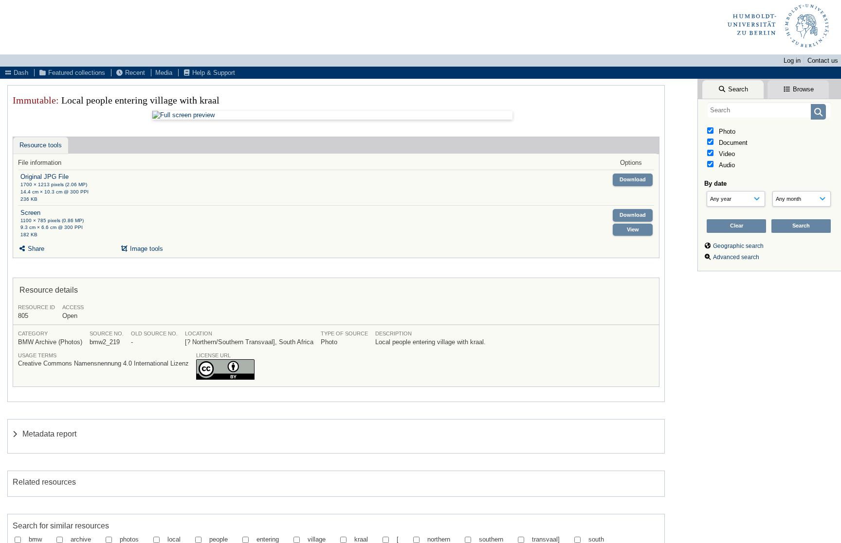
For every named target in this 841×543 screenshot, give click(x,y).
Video (726, 154)
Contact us (822, 60)
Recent (134, 72)
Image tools (145, 248)
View (633, 229)
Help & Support (212, 72)
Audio (726, 165)
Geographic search (738, 246)
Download (633, 179)
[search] (769, 110)
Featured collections (75, 72)
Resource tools (40, 145)
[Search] (818, 112)
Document (732, 142)
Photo (726, 131)
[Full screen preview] (332, 115)
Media (163, 72)
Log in (792, 60)
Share (35, 248)
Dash (20, 72)
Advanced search (736, 257)
